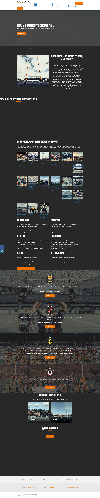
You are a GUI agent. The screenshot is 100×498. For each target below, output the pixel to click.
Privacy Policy (69, 479)
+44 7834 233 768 (52, 487)
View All (20, 8)
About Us (65, 3)
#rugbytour (50, 436)
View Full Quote (50, 295)
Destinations (24, 48)
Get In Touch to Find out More (26, 268)
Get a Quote (78, 479)
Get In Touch (79, 3)
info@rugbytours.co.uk (74, 487)
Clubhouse (71, 3)
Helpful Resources (59, 479)
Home (18, 48)
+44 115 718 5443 (30, 487)
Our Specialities (32, 479)
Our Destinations (22, 479)
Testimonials (58, 3)
